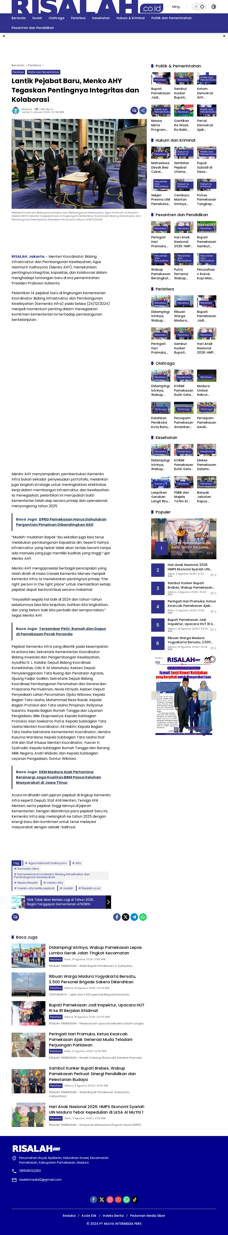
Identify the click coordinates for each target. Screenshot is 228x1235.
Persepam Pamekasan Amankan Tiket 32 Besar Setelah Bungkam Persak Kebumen (183, 422)
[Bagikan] (143, 110)
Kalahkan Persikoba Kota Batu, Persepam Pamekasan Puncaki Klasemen (160, 422)
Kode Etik (89, 1215)
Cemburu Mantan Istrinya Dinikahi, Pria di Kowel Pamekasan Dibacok (183, 199)
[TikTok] (134, 1199)
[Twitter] (125, 917)
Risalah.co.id (91, 888)
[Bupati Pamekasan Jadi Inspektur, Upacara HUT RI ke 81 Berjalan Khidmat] (28, 1013)
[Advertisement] (114, 47)
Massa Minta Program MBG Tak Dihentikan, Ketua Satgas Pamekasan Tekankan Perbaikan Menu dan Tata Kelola (160, 125)
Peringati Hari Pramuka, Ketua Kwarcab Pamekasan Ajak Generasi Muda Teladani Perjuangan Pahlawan (90, 1039)
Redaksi (69, 1215)
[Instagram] (110, 1199)
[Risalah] (87, 6)
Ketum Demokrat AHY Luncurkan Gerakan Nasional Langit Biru (205, 93)
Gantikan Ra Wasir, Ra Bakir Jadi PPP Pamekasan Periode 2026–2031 (183, 125)
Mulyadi (27, 109)
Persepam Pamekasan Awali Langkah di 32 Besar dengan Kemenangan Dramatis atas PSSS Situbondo (206, 422)
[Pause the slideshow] (202, 695)
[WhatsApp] (143, 917)
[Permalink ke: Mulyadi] (17, 111)
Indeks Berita (113, 1215)
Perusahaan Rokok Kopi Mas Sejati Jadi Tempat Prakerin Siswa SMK (206, 274)
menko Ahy (55, 883)
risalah (68, 888)
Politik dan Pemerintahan (43, 72)
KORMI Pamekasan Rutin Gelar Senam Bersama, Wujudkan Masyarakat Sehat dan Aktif (183, 390)
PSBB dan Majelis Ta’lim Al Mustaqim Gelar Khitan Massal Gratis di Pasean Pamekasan (183, 497)
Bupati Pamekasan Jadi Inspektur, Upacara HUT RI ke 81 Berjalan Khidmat (97, 1007)
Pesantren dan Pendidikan (162, 184)
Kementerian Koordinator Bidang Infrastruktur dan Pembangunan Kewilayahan (52, 875)
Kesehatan (184, 377)
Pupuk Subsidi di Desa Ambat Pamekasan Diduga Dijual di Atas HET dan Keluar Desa (206, 167)
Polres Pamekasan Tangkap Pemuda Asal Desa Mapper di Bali (206, 199)
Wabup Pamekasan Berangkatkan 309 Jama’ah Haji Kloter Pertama (160, 274)
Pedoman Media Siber (147, 1215)
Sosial (158, 483)
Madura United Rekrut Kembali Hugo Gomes (203, 390)
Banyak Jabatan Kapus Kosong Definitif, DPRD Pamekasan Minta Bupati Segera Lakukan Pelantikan (206, 497)
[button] (202, 6)
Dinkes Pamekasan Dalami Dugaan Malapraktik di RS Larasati (206, 464)
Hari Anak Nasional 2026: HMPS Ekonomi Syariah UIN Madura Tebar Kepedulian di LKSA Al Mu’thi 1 (96, 1109)
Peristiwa (18, 72)
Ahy (78, 863)
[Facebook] (117, 917)
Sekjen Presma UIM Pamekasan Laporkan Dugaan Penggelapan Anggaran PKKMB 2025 (161, 199)
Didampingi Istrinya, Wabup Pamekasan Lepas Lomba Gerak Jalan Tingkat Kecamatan (95, 950)
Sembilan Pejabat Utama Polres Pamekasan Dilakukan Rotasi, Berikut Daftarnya (183, 167)
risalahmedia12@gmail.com (40, 1179)
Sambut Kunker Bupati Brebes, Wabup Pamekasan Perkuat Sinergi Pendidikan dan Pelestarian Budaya (92, 1073)
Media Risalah (28, 883)
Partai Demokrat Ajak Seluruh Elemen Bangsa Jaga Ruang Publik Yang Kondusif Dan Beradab (206, 125)
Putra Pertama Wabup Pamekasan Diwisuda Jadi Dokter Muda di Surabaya (183, 274)
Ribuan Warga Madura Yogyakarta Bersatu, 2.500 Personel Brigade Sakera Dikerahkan (92, 979)
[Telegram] (134, 917)
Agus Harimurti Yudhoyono (47, 863)
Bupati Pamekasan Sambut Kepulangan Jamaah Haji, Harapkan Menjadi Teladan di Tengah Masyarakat (206, 241)
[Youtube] (118, 1199)
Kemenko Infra (28, 869)
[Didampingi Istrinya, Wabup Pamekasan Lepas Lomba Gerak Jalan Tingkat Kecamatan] (28, 955)
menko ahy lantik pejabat (36, 888)
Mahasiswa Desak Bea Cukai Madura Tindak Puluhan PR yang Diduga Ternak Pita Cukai (160, 167)
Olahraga (161, 409)
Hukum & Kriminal (183, 153)
